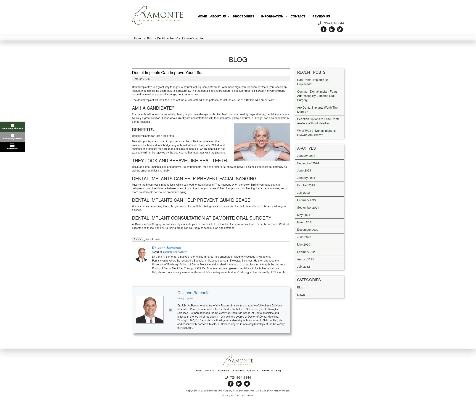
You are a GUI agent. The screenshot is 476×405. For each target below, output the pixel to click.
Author (137, 239)
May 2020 (303, 244)
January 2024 (306, 178)
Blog (300, 287)
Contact (298, 16)
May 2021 (303, 215)
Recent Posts (152, 239)
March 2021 (305, 222)
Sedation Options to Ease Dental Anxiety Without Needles (318, 121)
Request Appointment (12, 128)
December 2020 (307, 229)
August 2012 (305, 259)
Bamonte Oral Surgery (175, 251)
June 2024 (304, 170)
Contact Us (252, 370)
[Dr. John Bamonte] (141, 254)
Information (272, 16)
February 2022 (306, 200)
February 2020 (306, 252)
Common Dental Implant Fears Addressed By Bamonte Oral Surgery (317, 95)
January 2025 (306, 155)
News (301, 295)
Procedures (243, 16)
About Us (218, 16)
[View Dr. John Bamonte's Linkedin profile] (170, 310)
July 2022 (303, 192)
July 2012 (303, 266)
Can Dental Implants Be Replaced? (313, 82)
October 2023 (306, 185)
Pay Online (12, 148)
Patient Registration (12, 138)
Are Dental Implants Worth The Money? (317, 109)
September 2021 (308, 207)
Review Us (321, 16)
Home (202, 16)
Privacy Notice (230, 395)
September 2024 (308, 163)
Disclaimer (248, 395)
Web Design (262, 390)
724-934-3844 (333, 22)
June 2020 (304, 237)
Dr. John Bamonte (166, 247)
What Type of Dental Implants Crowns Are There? (316, 132)
